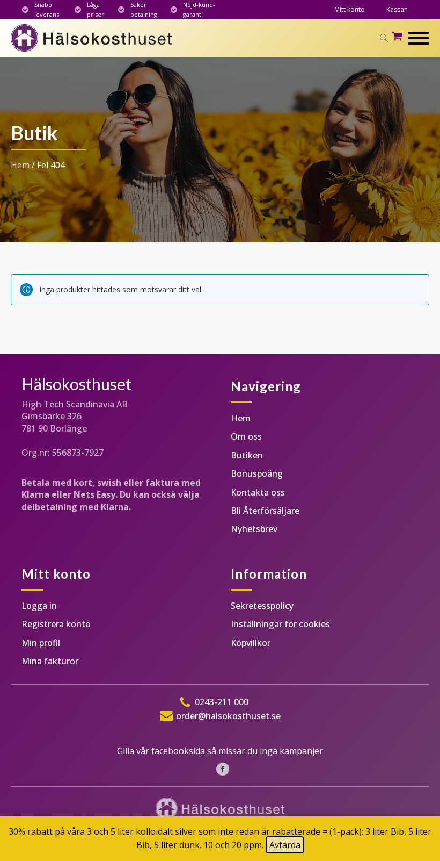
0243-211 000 (221, 702)
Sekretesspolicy (262, 606)
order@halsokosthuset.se (228, 716)
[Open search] (384, 38)
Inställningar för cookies (280, 624)
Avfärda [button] (284, 845)
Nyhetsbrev (254, 529)
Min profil (40, 643)
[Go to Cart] (400, 38)
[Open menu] (418, 38)
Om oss (246, 436)
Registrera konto (56, 624)
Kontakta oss (258, 492)
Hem (20, 165)
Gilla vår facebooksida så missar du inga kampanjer (220, 751)
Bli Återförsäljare (265, 510)
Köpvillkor (250, 643)
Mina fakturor (49, 661)
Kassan (397, 9)
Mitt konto (349, 9)
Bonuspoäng (257, 473)
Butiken (247, 455)
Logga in (39, 606)
